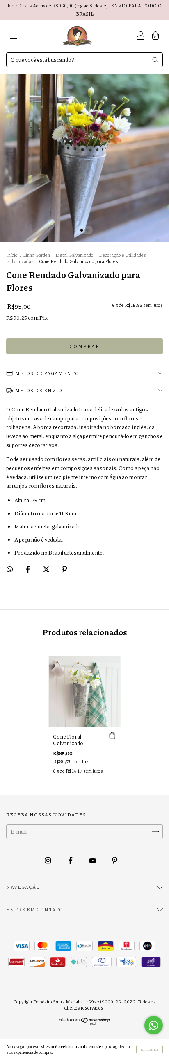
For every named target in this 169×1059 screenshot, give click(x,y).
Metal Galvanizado (74, 255)
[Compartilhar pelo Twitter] (46, 569)
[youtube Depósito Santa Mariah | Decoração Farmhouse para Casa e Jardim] (93, 860)
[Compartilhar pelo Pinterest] (64, 569)
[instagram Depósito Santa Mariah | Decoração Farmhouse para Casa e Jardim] (48, 860)
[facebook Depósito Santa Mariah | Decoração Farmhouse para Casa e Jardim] (71, 860)
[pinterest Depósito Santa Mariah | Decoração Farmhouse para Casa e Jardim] (114, 860)
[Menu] (13, 36)
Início (12, 255)
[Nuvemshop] (84, 1023)
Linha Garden (36, 255)
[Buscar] (155, 60)
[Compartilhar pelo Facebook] (28, 569)
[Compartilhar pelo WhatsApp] (9, 569)
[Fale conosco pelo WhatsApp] (153, 1025)
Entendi (149, 1049)
